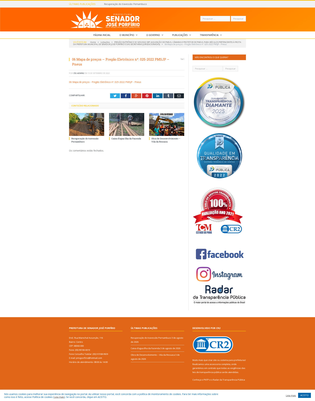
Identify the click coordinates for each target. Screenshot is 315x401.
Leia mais (59, 397)
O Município (126, 35)
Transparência (209, 35)
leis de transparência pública (206, 372)
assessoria (215, 364)
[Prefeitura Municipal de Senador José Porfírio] (105, 19)
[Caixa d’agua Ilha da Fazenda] (126, 124)
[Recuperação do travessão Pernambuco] (86, 124)
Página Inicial (102, 35)
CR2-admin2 (78, 73)
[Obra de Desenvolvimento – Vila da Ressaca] (166, 124)
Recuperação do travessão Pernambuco (151, 337)
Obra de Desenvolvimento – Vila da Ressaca (165, 140)
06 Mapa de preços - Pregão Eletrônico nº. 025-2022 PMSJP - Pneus (105, 82)
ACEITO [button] (304, 395)
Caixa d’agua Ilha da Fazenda (119, 4)
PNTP (206, 379)
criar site (212, 360)
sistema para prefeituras (232, 360)
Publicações (180, 35)
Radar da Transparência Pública (229, 379)
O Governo (153, 35)
